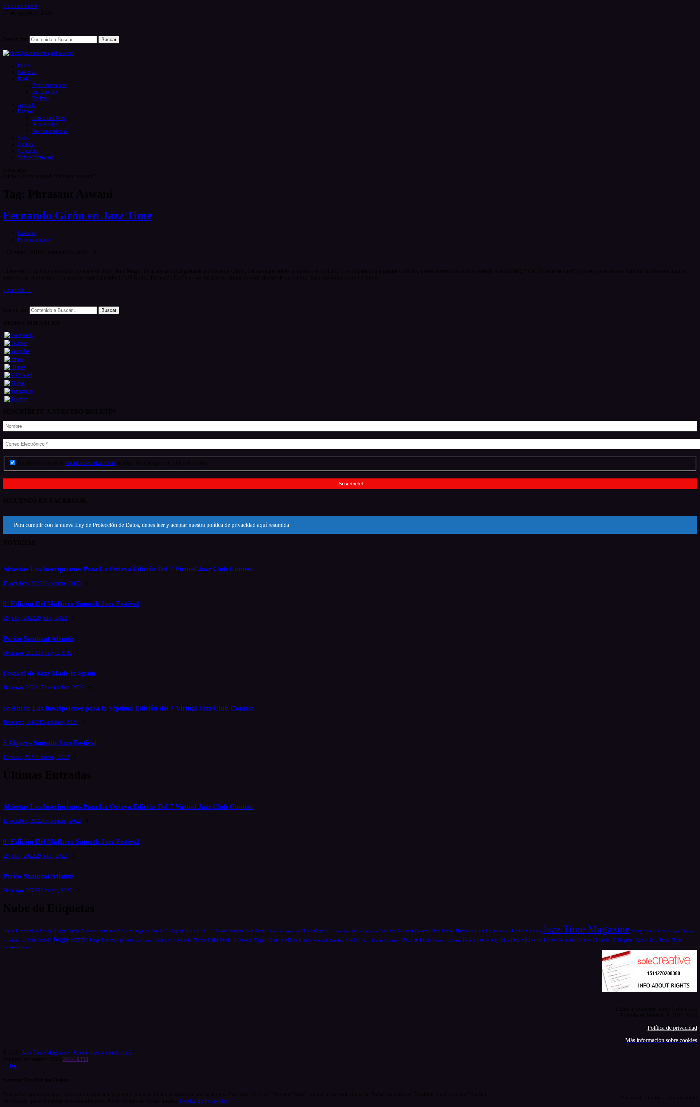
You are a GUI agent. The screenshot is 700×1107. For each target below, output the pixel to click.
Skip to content (20, 6)
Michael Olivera (236, 940)
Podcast (41, 98)
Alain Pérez (15, 931)
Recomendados (49, 131)
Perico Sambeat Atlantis (38, 638)
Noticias (27, 72)
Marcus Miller (206, 940)
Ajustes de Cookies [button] (642, 1097)
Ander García (66, 931)
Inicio (24, 65)
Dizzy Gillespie (365, 931)
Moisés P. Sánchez (328, 940)
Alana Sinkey (40, 931)
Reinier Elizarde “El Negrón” (606, 940)
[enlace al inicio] (38, 53)
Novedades (45, 124)
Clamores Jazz (339, 931)
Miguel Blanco (268, 940)
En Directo (44, 92)
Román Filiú (647, 940)
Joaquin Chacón (680, 931)
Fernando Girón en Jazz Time (77, 215)
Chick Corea (313, 931)
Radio (24, 78)
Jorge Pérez (101, 940)
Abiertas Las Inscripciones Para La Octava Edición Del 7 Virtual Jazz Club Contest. (128, 569)
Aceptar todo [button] (682, 1097)
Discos (25, 111)
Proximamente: (49, 85)
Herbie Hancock (457, 931)
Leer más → (17, 290)
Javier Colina (526, 931)
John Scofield (39, 940)
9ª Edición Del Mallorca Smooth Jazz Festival (71, 603)
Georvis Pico (427, 931)
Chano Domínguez (283, 931)
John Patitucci (14, 940)
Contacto (28, 151)
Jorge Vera (123, 940)
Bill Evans (205, 931)
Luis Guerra (145, 940)
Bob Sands (255, 931)
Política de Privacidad (90, 463)
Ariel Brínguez (133, 931)
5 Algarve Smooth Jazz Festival (50, 743)
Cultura (26, 144)
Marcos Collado (174, 940)
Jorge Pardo (70, 939)
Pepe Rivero (526, 939)
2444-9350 (75, 1059)
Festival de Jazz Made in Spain (49, 673)
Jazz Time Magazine (586, 929)
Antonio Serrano (98, 931)
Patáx (469, 939)
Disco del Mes (48, 118)
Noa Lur (352, 940)
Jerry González (648, 930)
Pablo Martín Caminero (381, 940)
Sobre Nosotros (35, 157)
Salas (24, 137)
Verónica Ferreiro (17, 947)
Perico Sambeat (560, 940)
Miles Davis (298, 939)
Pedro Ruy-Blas (493, 940)
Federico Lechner (396, 931)
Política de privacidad (672, 1028)
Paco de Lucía (416, 940)
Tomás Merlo (670, 940)
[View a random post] (5, 46)
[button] (350, 525)
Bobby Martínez (229, 931)
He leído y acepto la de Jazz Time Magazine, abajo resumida (112, 463)
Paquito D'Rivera (447, 940)
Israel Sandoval (492, 931)
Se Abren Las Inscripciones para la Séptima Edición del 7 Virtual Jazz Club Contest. (129, 708)
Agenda (27, 105)
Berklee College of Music (173, 931)
